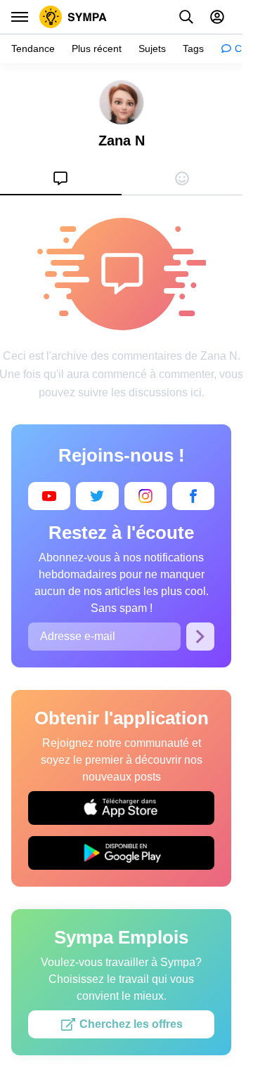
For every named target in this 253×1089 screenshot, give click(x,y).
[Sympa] (73, 17)
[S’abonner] (200, 636)
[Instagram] (145, 496)
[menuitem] (61, 178)
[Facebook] (193, 496)
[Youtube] (49, 496)
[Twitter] (97, 496)
